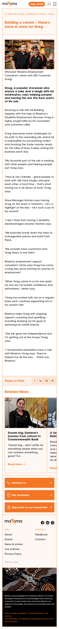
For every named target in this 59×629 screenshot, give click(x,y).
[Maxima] (9, 4)
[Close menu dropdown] (55, 4)
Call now (36, 4)
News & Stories (16, 14)
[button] (52, 380)
